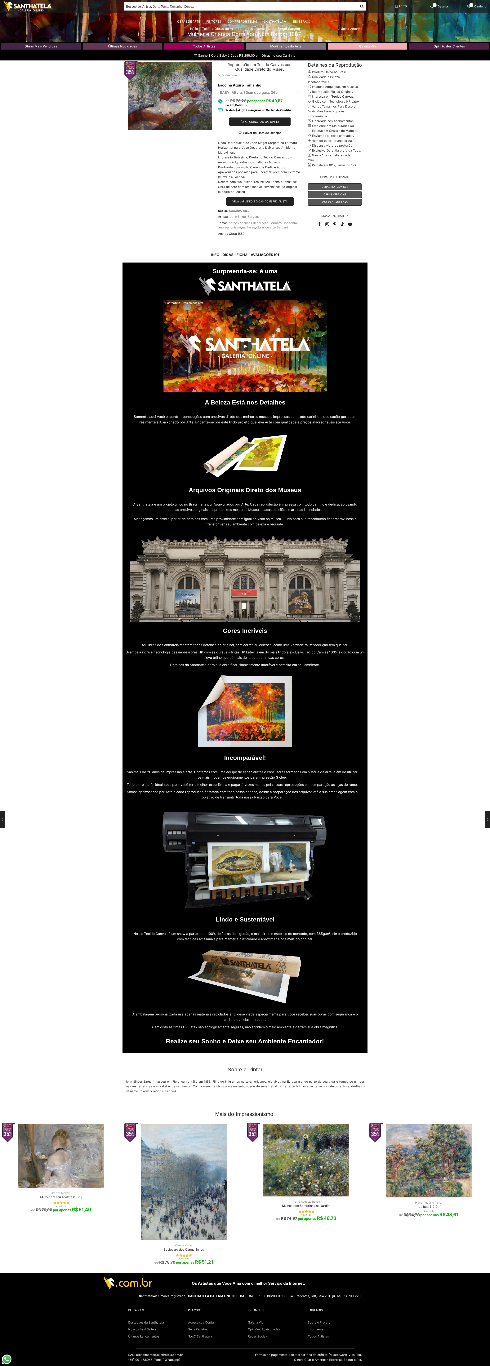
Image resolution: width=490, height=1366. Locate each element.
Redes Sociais (258, 1336)
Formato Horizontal (284, 223)
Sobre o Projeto (319, 1322)
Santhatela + (275, 21)
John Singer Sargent (244, 217)
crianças (246, 223)
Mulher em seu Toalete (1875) (61, 1197)
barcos (234, 223)
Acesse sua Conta (201, 1322)
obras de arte (266, 227)
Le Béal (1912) (429, 1207)
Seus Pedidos (197, 1329)
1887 (241, 234)
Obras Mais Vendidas (40, 46)
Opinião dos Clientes (449, 46)
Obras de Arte (188, 21)
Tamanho (253, 85)
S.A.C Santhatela (200, 1336)
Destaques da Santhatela (146, 1322)
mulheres (248, 227)
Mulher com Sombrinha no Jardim (306, 1206)
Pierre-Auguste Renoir (306, 1201)
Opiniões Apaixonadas (264, 1329)
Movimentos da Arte (285, 46)
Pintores (213, 21)
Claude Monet (184, 1245)
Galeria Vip (367, 46)
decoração (261, 223)
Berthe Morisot (61, 1193)
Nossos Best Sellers (142, 1329)
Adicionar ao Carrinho (262, 121)
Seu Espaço (301, 21)
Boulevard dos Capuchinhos (184, 1249)
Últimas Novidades (122, 46)
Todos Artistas (204, 46)
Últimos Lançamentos (143, 1336)
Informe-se (315, 1329)
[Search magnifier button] (362, 6)
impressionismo (229, 227)
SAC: (156, 1355)
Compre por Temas (242, 21)
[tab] (215, 254)
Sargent (282, 227)
